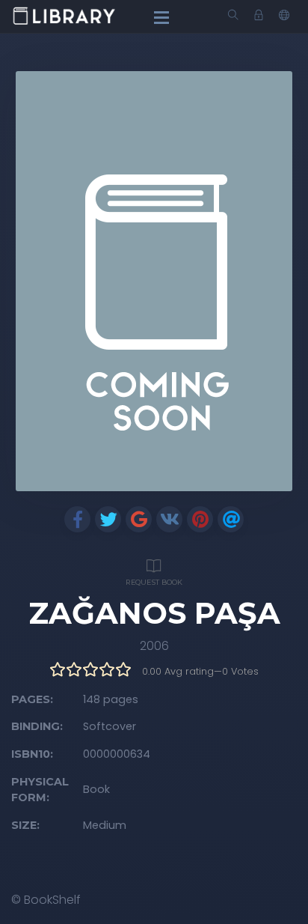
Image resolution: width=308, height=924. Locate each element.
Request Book (154, 582)
